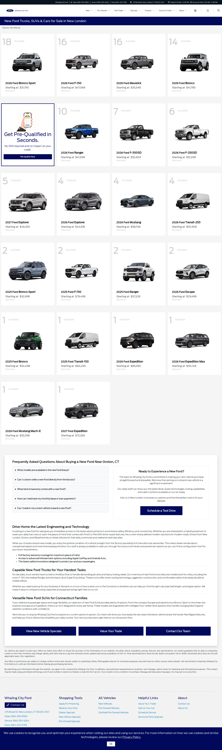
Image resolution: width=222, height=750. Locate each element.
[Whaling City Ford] (18, 10)
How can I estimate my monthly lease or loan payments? (46, 498)
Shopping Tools (70, 698)
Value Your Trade (111, 631)
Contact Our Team (178, 631)
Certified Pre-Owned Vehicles (113, 712)
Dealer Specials (67, 712)
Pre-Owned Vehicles (108, 708)
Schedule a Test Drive (161, 510)
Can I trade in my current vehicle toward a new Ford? (44, 508)
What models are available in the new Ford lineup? (43, 470)
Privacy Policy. (131, 737)
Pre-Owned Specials (69, 721)
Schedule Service (147, 712)
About (182, 698)
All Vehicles (107, 698)
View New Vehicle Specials (43, 631)
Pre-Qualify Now (27, 157)
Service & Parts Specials (150, 717)
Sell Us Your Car (146, 708)
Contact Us (17, 705)
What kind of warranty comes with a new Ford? (41, 489)
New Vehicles (105, 704)
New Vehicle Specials (70, 717)
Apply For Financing (69, 704)
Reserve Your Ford (68, 708)
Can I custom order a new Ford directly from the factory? (46, 479)
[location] (131, 2)
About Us (183, 708)
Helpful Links (148, 698)
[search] (218, 10)
